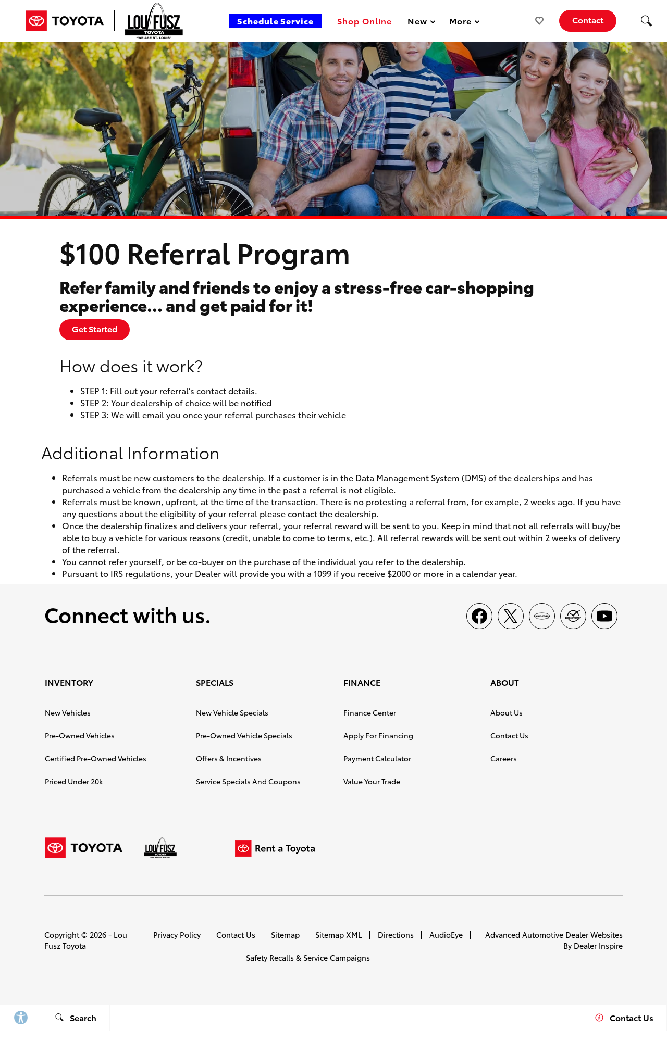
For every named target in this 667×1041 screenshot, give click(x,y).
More (461, 23)
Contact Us (509, 735)
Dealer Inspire (598, 945)
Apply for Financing (378, 735)
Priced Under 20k (74, 781)
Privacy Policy (177, 934)
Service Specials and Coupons (248, 781)
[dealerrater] (573, 616)
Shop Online (364, 21)
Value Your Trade (371, 781)
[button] (646, 21)
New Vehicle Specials (232, 712)
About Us (506, 712)
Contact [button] (587, 20)
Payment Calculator (377, 758)
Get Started (94, 328)
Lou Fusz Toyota (85, 940)
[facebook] (479, 616)
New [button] (419, 23)
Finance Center (369, 712)
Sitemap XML (338, 934)
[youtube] (604, 616)
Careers (503, 758)
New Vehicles (68, 712)
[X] (511, 616)
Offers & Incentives (229, 758)
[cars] (542, 616)
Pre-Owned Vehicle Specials (244, 735)
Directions (396, 934)
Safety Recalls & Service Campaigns (308, 957)
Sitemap (285, 934)
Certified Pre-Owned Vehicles (95, 758)
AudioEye (446, 934)
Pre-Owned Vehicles (80, 735)
